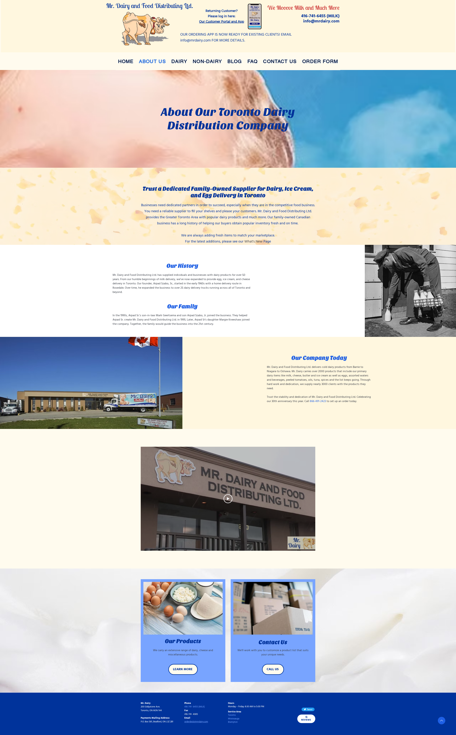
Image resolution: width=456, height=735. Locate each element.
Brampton (233, 722)
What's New (253, 241)
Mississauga (233, 719)
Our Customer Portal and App (221, 22)
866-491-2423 (318, 401)
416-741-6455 (313, 16)
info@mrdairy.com (321, 21)
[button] (179, 61)
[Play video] (228, 498)
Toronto (232, 715)
